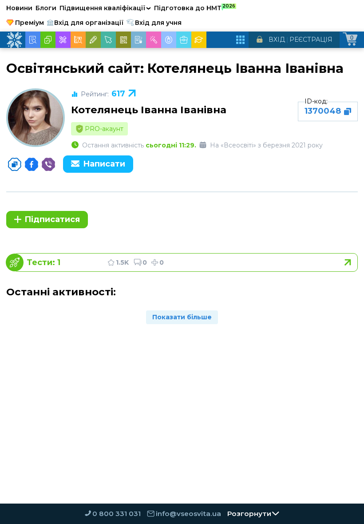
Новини (19, 8)
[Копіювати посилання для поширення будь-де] (14, 164)
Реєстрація (310, 40)
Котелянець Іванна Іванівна (148, 109)
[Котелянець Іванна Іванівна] (35, 117)
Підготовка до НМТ (194, 7)
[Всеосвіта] (14, 40)
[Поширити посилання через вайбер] (48, 164)
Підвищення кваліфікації (105, 8)
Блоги (46, 8)
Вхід (277, 40)
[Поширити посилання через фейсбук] (31, 164)
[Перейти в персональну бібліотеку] (185, 262)
